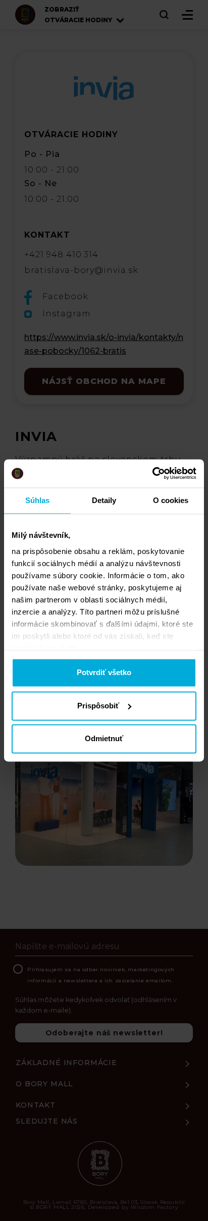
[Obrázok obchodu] (104, 799)
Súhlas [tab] (37, 500)
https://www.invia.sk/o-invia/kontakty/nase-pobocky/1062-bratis (103, 344)
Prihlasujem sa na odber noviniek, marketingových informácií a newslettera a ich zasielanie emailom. (101, 975)
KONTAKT (36, 1105)
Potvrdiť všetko (104, 673)
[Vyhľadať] (164, 15)
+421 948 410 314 (61, 254)
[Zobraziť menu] (187, 15)
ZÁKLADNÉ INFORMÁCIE (66, 1063)
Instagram (65, 313)
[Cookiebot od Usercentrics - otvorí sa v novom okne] (152, 473)
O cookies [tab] (171, 500)
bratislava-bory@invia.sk (81, 270)
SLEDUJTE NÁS (47, 1121)
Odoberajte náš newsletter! (104, 1032)
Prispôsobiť (98, 705)
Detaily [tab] (104, 500)
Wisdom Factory (154, 1207)
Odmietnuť (104, 739)
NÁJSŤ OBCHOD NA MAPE (104, 381)
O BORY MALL (44, 1084)
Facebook (64, 296)
